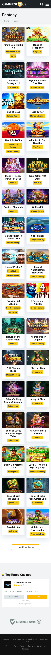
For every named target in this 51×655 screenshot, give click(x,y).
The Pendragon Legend (37, 338)
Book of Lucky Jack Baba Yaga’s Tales (13, 433)
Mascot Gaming (37, 277)
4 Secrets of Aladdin (37, 302)
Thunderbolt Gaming (13, 145)
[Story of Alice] (37, 395)
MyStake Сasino (22, 582)
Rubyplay (13, 531)
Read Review (14, 597)
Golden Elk (37, 207)
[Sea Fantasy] (37, 232)
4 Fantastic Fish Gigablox (37, 141)
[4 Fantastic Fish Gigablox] (37, 136)
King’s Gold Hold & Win (13, 46)
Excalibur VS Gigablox (13, 302)
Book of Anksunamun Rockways (38, 270)
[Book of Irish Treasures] (13, 492)
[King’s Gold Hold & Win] (13, 41)
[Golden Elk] (37, 203)
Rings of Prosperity (37, 46)
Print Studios (13, 271)
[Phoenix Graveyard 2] (13, 77)
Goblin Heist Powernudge (38, 528)
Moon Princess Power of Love (13, 177)
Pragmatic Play (37, 240)
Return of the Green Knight (13, 338)
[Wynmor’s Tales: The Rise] (37, 77)
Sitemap (25, 649)
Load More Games (25, 547)
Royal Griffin (13, 527)
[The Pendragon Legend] (37, 333)
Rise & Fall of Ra (13, 140)
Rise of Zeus (13, 112)
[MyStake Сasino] (7, 587)
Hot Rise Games (13, 308)
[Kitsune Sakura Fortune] (37, 427)
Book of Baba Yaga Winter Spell (37, 497)
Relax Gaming (13, 243)
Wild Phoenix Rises (13, 369)
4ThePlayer (37, 147)
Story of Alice (37, 399)
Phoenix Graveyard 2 (13, 82)
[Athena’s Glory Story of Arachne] (13, 395)
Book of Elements (13, 207)
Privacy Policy (19, 646)
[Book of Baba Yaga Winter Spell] (37, 492)
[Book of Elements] (13, 203)
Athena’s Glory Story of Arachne (13, 400)
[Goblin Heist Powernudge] (37, 523)
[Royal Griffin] (13, 523)
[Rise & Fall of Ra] (13, 137)
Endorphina (13, 471)
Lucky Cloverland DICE (13, 466)
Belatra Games (13, 116)
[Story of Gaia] (37, 364)
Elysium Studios (13, 52)
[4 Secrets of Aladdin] (37, 297)
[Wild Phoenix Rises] (13, 364)
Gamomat (13, 211)
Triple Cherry (13, 151)
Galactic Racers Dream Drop (13, 237)
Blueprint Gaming (37, 471)
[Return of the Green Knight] (13, 333)
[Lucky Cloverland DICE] (13, 461)
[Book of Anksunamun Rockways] (37, 263)
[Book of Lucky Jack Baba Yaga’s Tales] (13, 427)
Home (6, 21)
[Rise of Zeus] (13, 108)
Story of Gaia (38, 368)
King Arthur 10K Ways (37, 177)
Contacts (25, 641)
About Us (43, 639)
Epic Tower (38, 112)
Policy (8, 646)
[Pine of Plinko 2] (13, 263)
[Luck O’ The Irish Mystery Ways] (37, 461)
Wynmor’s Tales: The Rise (37, 82)
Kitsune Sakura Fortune (38, 432)
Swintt (13, 56)
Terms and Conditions (37, 646)
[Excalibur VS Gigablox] (13, 297)
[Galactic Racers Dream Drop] (13, 232)
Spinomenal (37, 372)
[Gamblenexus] (14, 4)
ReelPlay (37, 183)
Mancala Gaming (37, 116)
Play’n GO (37, 52)
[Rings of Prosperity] (37, 41)
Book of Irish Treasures (13, 497)
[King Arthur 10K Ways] (37, 172)
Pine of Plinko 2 (13, 267)
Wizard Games (37, 87)
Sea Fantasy (37, 235)
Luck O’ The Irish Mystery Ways (38, 466)
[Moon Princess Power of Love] (13, 172)
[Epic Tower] (37, 108)
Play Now (36, 597)
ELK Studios (13, 87)
